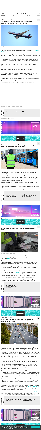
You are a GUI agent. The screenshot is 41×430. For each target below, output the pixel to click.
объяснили (18, 378)
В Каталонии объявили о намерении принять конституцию (29, 112)
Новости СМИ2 (3, 135)
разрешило (16, 272)
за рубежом (8, 118)
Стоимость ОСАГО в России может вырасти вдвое (28, 400)
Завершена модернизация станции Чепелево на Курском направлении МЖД (29, 195)
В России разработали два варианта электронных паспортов (12, 286)
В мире (11, 19)
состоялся (22, 80)
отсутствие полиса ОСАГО (31, 392)
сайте (8, 258)
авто (6, 293)
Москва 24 (20, 13)
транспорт (12, 118)
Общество (11, 142)
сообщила (10, 65)
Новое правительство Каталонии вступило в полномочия (13, 112)
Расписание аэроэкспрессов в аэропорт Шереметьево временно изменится (13, 195)
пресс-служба (17, 175)
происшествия (3, 118)
